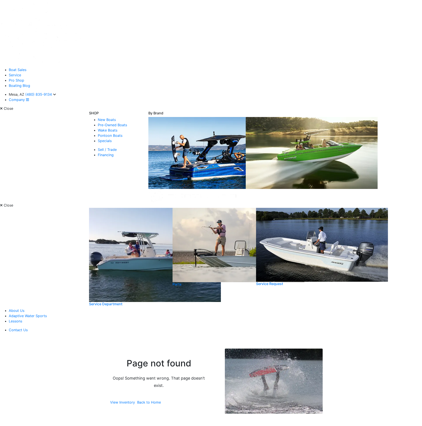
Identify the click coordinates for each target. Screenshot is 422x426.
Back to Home (149, 402)
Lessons (15, 321)
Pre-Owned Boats (112, 125)
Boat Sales (17, 70)
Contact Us (18, 330)
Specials (105, 141)
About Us (16, 310)
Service (15, 75)
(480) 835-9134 (39, 94)
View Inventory (122, 402)
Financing (106, 155)
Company (17, 99)
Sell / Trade (107, 149)
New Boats (107, 119)
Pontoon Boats (110, 135)
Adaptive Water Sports (28, 316)
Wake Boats (107, 130)
